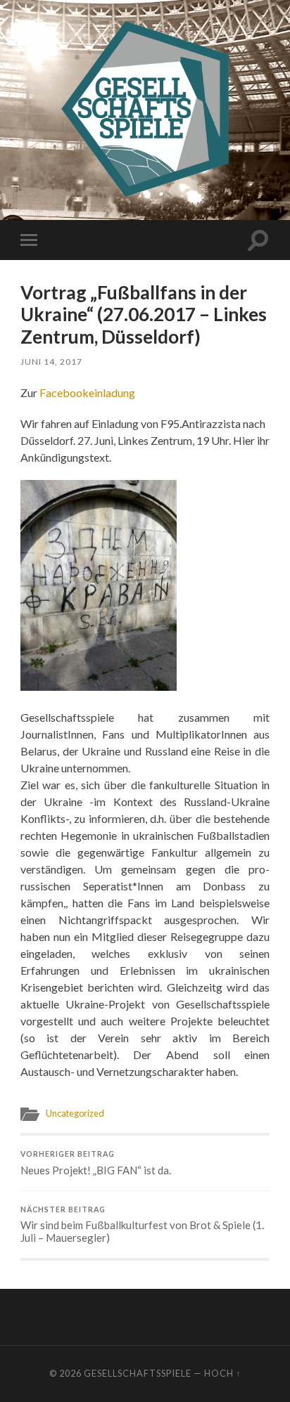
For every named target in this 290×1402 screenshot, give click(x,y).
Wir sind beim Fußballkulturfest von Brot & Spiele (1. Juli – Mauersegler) (142, 1225)
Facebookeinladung (87, 392)
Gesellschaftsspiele (137, 1373)
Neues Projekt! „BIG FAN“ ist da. (95, 1163)
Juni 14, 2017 (51, 361)
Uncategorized (75, 1113)
